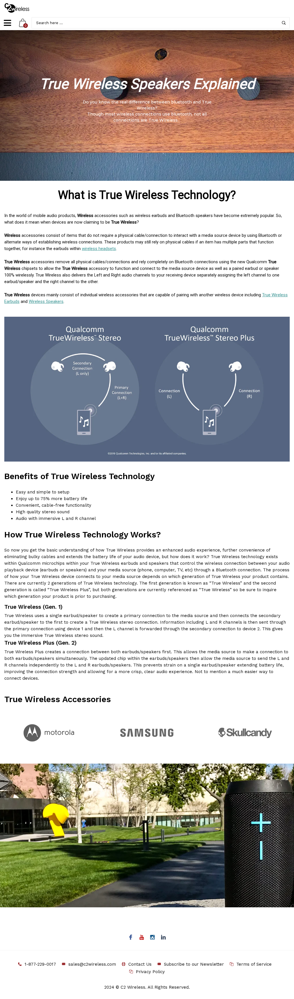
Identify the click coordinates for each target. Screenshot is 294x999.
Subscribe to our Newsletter (194, 964)
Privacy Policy (150, 971)
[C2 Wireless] (21, 8)
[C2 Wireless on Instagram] (152, 938)
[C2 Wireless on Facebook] (131, 938)
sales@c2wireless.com (92, 964)
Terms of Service (254, 964)
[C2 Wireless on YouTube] (141, 938)
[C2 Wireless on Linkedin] (163, 938)
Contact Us (140, 964)
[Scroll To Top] (278, 942)
